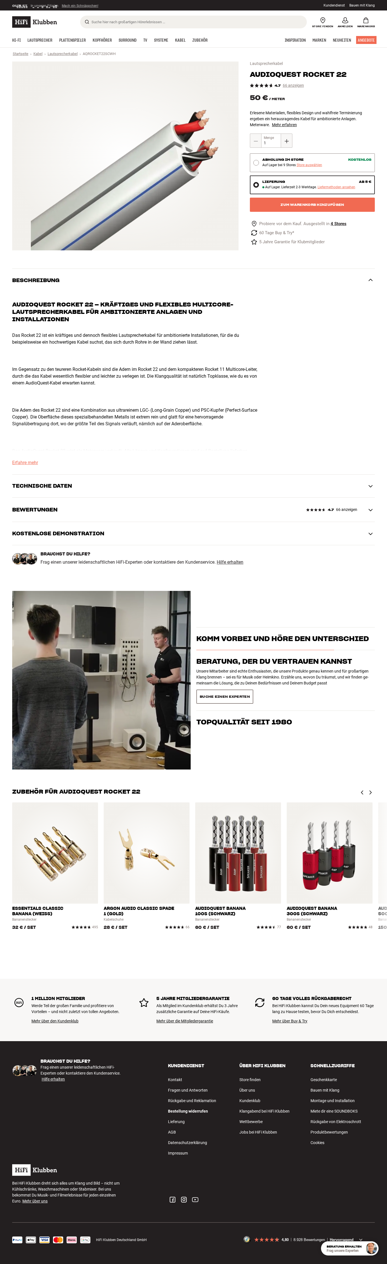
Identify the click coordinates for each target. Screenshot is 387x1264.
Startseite (20, 54)
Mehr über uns (35, 1201)
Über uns (247, 1090)
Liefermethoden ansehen (336, 187)
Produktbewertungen (329, 1132)
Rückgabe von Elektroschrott (336, 1121)
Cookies (317, 1142)
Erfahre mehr (25, 462)
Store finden (250, 1079)
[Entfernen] (255, 140)
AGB (172, 1132)
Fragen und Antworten (188, 1090)
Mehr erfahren (284, 124)
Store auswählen (309, 165)
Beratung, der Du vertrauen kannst (274, 671)
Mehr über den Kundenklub (54, 1021)
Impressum (178, 1153)
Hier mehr (99, 5)
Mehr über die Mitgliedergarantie (184, 1021)
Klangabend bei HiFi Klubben (264, 1111)
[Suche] (87, 21)
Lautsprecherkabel (63, 54)
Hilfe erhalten (230, 562)
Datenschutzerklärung (187, 1142)
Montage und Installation (333, 1100)
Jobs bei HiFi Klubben (258, 1132)
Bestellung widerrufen (188, 1111)
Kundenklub (249, 1100)
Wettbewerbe (251, 1121)
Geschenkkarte (324, 1079)
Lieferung (176, 1121)
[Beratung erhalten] (371, 1248)
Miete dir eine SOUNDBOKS (334, 1111)
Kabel (37, 54)
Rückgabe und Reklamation (192, 1100)
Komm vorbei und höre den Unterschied (282, 648)
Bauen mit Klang (362, 5)
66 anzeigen (293, 85)
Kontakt (175, 1079)
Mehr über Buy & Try (289, 1021)
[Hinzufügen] (286, 140)
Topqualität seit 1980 (244, 694)
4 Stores (338, 223)
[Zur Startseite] (34, 22)
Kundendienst (334, 5)
